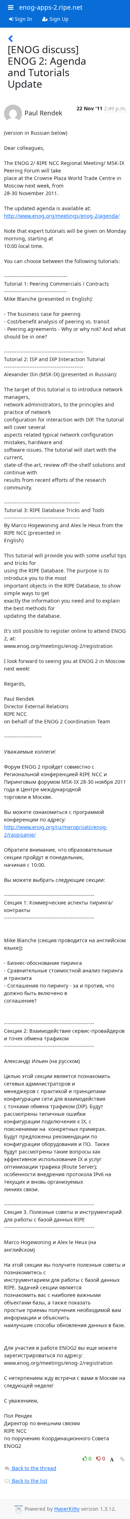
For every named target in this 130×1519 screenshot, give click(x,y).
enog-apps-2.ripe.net (50, 7)
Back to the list (28, 1480)
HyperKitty (66, 1509)
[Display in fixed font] (112, 1459)
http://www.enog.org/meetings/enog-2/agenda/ (62, 215)
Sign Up (58, 18)
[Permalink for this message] (122, 1459)
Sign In (22, 18)
